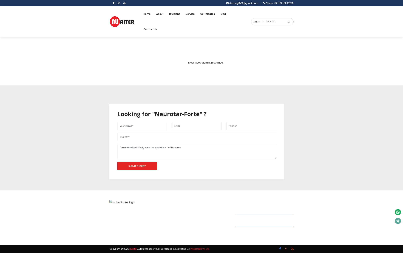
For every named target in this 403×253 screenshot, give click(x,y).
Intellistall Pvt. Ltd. (200, 248)
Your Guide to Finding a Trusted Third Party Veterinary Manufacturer (217, 214)
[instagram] (119, 3)
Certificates (207, 14)
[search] (288, 21)
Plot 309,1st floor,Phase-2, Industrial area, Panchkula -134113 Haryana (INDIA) (264, 211)
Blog (223, 14)
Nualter (133, 248)
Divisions (174, 14)
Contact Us (150, 29)
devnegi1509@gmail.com (243, 3)
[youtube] (124, 3)
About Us (177, 214)
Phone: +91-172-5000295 (280, 3)
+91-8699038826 (247, 234)
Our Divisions (179, 220)
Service (190, 14)
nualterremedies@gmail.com (256, 223)
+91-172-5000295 (248, 230)
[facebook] (113, 3)
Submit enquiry (137, 166)
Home (146, 14)
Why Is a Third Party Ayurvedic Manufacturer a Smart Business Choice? (217, 230)
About (160, 14)
